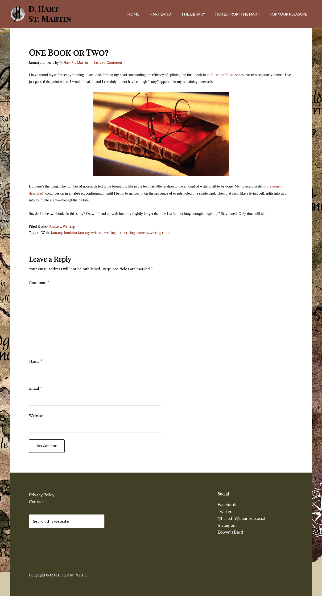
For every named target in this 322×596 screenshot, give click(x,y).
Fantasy (55, 226)
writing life (113, 232)
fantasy (56, 232)
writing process (135, 232)
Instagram (227, 525)
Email (35, 388)
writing (97, 232)
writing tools (160, 232)
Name (35, 361)
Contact (36, 501)
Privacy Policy (41, 494)
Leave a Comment (108, 62)
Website (36, 415)
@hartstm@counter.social (241, 518)
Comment (39, 282)
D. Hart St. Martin (48, 14)
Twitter (225, 511)
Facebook (227, 504)
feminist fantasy (76, 232)
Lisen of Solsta (223, 75)
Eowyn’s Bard (230, 532)
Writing (69, 226)
